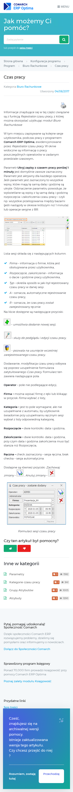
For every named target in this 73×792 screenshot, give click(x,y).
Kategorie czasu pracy (24, 582)
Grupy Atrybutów (21, 590)
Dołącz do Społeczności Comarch (27, 649)
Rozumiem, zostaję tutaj (22, 776)
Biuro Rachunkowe (29, 86)
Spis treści (11, 707)
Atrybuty (15, 598)
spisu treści (26, 48)
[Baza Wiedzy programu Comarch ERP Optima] (18, 6)
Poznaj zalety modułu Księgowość (27, 681)
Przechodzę (51, 774)
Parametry (16, 574)
